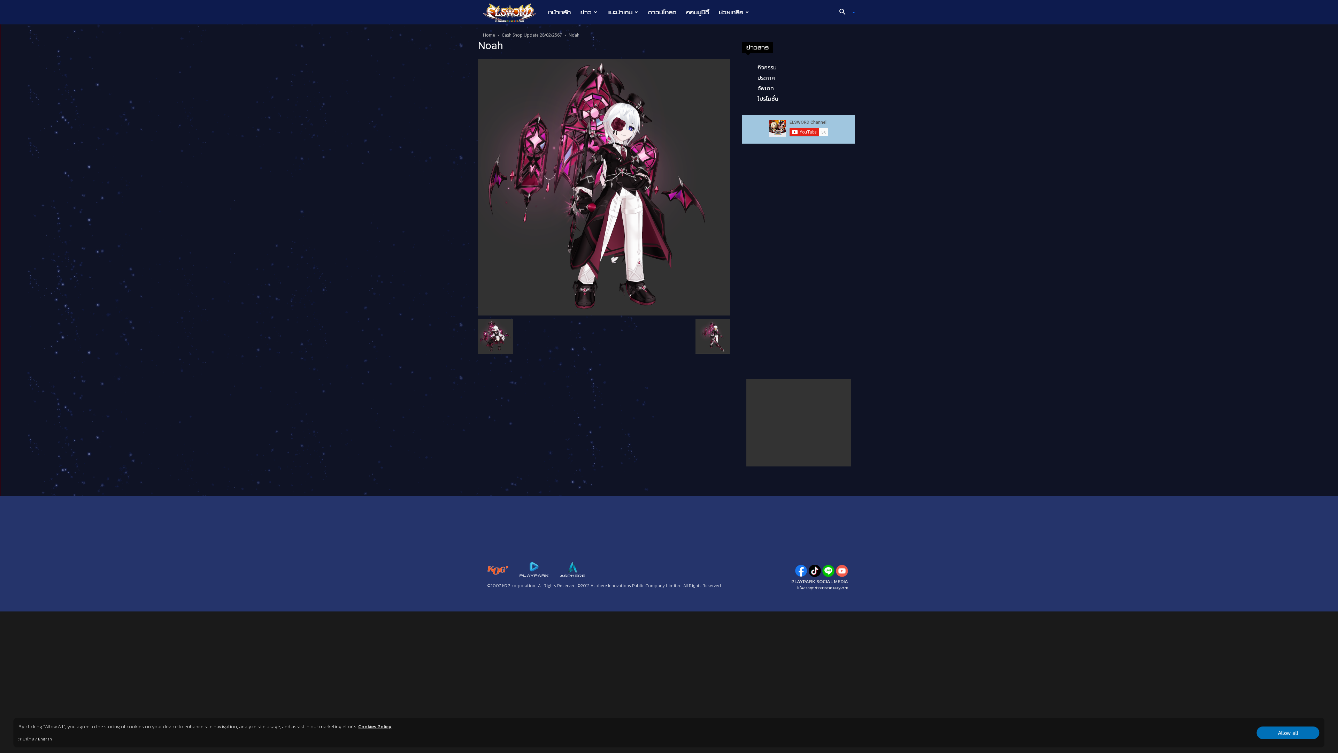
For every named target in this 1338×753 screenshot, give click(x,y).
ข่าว (586, 12)
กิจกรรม (767, 67)
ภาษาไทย (26, 739)
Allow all (1288, 733)
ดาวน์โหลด (662, 12)
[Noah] (604, 186)
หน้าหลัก (559, 12)
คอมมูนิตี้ (697, 12)
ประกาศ (766, 78)
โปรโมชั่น (768, 98)
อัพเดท (766, 88)
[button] (844, 12)
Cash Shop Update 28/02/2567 (532, 35)
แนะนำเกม (619, 12)
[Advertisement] (798, 422)
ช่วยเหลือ (731, 12)
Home (489, 35)
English (45, 739)
